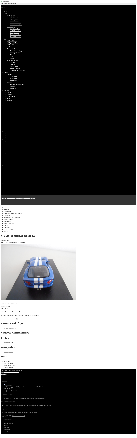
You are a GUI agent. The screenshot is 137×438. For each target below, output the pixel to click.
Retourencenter (32, 405)
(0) (2, 200)
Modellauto (7, 221)
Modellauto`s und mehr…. (17, 85)
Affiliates (20, 413)
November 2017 (8, 343)
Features (6, 90)
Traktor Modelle (9, 229)
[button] (38, 272)
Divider (12, 59)
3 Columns (13, 79)
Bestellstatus (33, 413)
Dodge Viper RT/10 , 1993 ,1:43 (17, 243)
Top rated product (16, 25)
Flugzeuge (7, 216)
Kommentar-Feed (9, 365)
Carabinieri (7, 212)
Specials (25, 413)
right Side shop (14, 19)
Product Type (11, 27)
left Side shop (14, 17)
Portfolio (9, 83)
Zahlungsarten (39, 398)
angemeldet (10, 316)
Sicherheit (40, 405)
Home (6, 11)
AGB (11, 398)
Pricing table (14, 67)
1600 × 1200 (4, 243)
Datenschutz (31, 398)
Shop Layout (11, 15)
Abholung (14, 413)
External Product (15, 35)
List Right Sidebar (12, 43)
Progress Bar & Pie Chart (18, 71)
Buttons (12, 65)
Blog (5, 39)
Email (2, 372)
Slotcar (6, 225)
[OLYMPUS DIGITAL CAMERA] (38, 300)
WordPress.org (8, 367)
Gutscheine (7, 413)
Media (6, 73)
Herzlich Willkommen (10, 328)
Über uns (10, 92)
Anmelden (7, 361)
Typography (11, 96)
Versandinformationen (20, 398)
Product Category (15, 23)
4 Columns (13, 81)
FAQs (8, 98)
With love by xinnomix (18, 416)
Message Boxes (15, 53)
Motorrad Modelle (9, 223)
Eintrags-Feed (8, 363)
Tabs (11, 55)
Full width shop (14, 21)
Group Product (14, 33)
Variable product (15, 31)
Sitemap (9, 100)
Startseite (13, 86)
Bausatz (6, 210)
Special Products (15, 37)
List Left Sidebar (12, 41)
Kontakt (9, 94)
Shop (5, 13)
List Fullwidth (11, 45)
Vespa (6, 231)
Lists (11, 57)
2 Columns (13, 77)
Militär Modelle (8, 220)
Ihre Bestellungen (20, 405)
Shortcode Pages (12, 49)
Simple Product (15, 29)
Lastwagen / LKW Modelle (12, 218)
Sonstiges (7, 227)
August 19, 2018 (5, 241)
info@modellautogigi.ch (11, 391)
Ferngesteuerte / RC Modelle (13, 214)
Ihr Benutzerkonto (9, 405)
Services (12, 63)
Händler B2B (47, 405)
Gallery (9, 75)
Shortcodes (7, 47)
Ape (5, 208)
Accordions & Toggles (17, 51)
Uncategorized (8, 352)
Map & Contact (15, 69)
